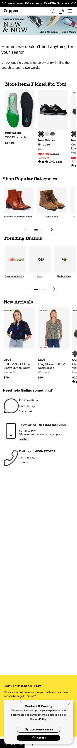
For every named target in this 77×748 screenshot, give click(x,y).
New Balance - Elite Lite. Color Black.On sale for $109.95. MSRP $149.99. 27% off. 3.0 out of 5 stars (53, 127)
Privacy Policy (38, 719)
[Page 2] (39, 229)
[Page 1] (36, 229)
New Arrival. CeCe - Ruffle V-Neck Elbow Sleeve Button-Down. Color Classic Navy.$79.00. (19, 343)
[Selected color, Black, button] (41, 134)
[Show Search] (52, 11)
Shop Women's (48, 31)
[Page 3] (42, 229)
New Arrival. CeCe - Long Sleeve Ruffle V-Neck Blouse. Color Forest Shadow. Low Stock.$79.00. (53, 343)
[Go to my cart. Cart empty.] (61, 11)
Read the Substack (56, 3)
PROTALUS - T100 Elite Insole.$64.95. (20, 117)
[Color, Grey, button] (52, 134)
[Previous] (25, 229)
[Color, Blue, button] (47, 134)
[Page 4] (44, 289)
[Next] (52, 229)
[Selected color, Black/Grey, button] (74, 134)
